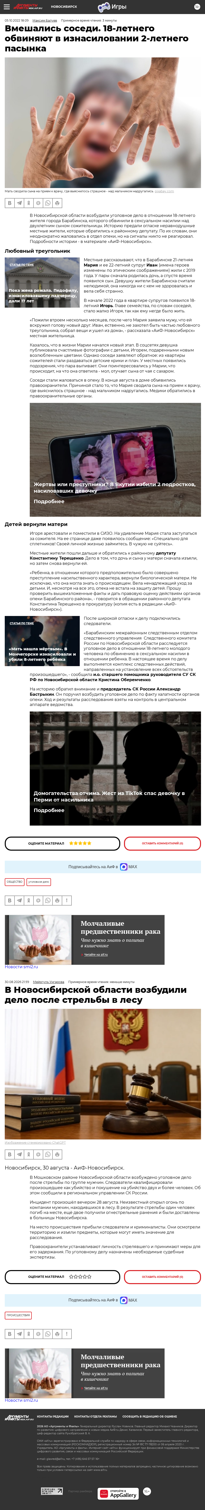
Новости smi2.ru (21, 966)
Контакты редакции (52, 1416)
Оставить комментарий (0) (162, 843)
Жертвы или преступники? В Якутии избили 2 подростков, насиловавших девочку (115, 487)
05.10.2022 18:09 (16, 20)
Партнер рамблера (80, 1491)
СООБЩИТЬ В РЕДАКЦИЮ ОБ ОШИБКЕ (149, 1416)
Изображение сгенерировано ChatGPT (35, 1142)
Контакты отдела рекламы (95, 1416)
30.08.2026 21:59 (17, 982)
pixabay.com (164, 191)
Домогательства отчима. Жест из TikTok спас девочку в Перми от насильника (109, 796)
